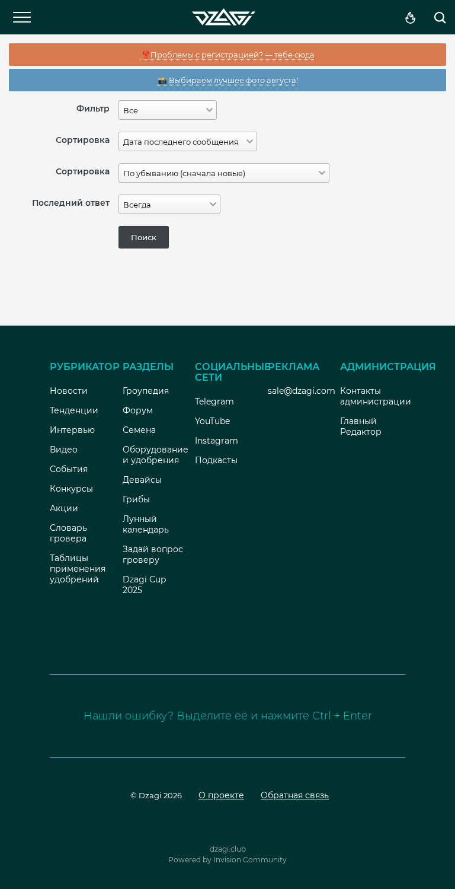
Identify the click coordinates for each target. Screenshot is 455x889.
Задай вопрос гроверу (153, 554)
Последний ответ (71, 202)
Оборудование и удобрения (155, 455)
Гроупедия (146, 390)
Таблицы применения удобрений (77, 569)
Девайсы (142, 479)
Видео (64, 449)
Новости (69, 390)
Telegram (214, 401)
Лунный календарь (146, 524)
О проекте (221, 795)
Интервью (72, 430)
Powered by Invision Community (227, 859)
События (69, 469)
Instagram (216, 440)
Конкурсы (71, 488)
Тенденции (74, 410)
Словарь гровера (68, 533)
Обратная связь (295, 795)
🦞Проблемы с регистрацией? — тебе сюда (228, 54)
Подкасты (216, 460)
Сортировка (83, 140)
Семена (139, 430)
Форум (138, 410)
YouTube (212, 421)
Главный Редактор (361, 426)
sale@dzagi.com (301, 390)
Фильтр (93, 108)
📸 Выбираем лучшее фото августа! (228, 80)
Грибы (136, 499)
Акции (64, 508)
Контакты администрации (375, 396)
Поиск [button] (143, 237)
